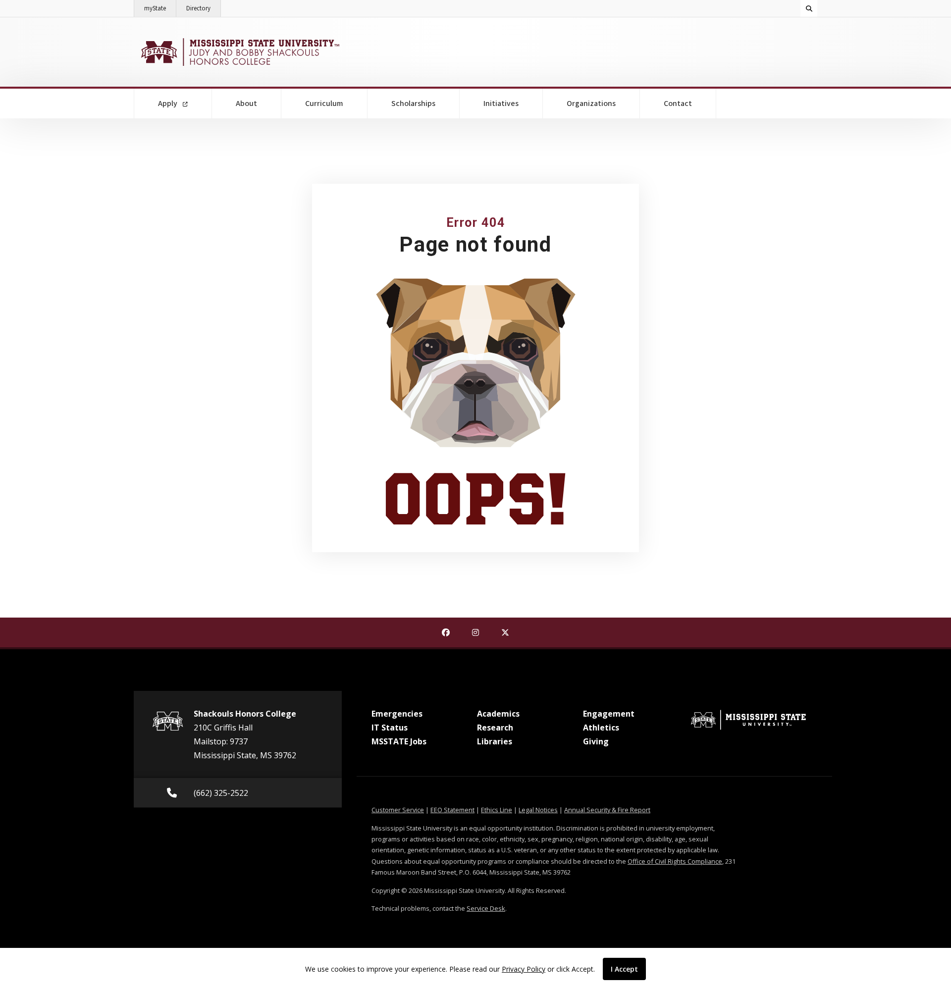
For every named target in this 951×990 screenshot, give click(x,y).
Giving (596, 741)
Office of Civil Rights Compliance (675, 861)
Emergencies (397, 713)
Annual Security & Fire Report (607, 809)
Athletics (601, 727)
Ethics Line (496, 809)
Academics (498, 713)
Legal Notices (538, 809)
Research (495, 727)
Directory (203, 8)
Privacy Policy (523, 969)
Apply (168, 103)
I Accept (624, 969)
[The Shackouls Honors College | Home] (239, 52)
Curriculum (324, 103)
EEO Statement (452, 809)
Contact (678, 103)
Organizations (591, 103)
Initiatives (501, 103)
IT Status (389, 727)
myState (160, 8)
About (246, 103)
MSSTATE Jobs (398, 741)
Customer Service (397, 809)
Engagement (608, 713)
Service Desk (486, 908)
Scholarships (413, 103)
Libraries (494, 741)
